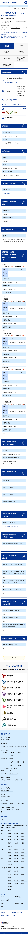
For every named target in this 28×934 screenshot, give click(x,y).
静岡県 (16, 855)
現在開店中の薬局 (5, 797)
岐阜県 (9, 855)
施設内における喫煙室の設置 (10, 617)
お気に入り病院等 (5, 780)
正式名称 (5, 139)
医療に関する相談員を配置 (10, 645)
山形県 (16, 837)
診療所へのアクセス (7, 52)
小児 (19, 759)
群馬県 (22, 840)
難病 (19, 765)
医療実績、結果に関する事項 (7, 65)
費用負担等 (7, 58)
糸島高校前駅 (11, 454)
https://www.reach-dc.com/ (13, 104)
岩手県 (16, 833)
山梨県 (16, 852)
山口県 (16, 871)
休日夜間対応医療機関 (21, 746)
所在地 (4, 165)
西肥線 (4, 454)
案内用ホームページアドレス (10, 522)
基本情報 (21, 45)
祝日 (9, 239)
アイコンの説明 (21, 109)
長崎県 (22, 880)
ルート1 (5, 451)
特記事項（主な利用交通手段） (11, 458)
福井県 (9, 852)
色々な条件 (21, 803)
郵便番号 (5, 157)
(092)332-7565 (13, 100)
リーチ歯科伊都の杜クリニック (11, 143)
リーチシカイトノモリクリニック (12, 136)
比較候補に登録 (5, 25)
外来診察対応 (6, 286)
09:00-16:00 (6, 221)
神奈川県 (10, 846)
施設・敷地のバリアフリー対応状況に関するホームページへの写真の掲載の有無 (13, 572)
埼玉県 (9, 843)
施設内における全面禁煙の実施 (11, 610)
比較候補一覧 (18, 780)
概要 (7, 45)
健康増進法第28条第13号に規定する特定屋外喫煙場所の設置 (13, 626)
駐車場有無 (6, 481)
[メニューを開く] (25, 2)
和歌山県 (10, 865)
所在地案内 (20, 913)
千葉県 (16, 843)
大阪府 (9, 862)
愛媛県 (22, 874)
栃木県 (16, 840)
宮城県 (22, 833)
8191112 (5, 161)
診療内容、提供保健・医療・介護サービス (21, 58)
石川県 (22, 849)
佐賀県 (16, 880)
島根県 (16, 868)
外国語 (11, 756)
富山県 (16, 849)
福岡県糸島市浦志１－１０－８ (11, 168)
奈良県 (22, 862)
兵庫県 (16, 862)
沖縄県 (9, 890)
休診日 (4, 236)
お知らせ (3, 903)
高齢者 (11, 759)
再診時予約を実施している (10, 282)
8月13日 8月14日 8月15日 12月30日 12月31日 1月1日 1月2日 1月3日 (14, 241)
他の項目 (11, 773)
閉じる (14, 658)
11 (3, 498)
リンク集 (3, 906)
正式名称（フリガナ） (9, 132)
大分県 (16, 883)
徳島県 (9, 874)
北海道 (9, 830)
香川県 (16, 874)
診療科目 (11, 753)
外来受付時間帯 (7, 218)
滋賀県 (16, 858)
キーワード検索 (5, 740)
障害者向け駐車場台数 (9, 502)
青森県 (9, 833)
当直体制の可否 (7, 293)
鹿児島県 (10, 886)
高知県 (9, 877)
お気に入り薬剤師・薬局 (7, 811)
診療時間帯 (6, 210)
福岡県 (9, 880)
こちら (17, 669)
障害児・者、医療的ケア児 (16, 762)
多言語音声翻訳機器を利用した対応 (12, 543)
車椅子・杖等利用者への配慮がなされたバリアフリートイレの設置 (13, 582)
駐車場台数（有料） (8, 488)
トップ (2, 6)
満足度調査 (18, 897)
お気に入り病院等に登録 (7, 18)
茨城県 (9, 840)
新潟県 (9, 849)
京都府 (22, 858)
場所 (19, 753)
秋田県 (9, 837)
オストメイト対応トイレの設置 (11, 590)
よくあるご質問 (19, 903)
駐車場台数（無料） (8, 495)
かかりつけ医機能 (13, 769)
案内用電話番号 (7, 190)
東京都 (22, 843)
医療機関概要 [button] (6, 72)
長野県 (22, 852)
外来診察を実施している (9, 289)
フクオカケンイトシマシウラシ (11, 175)
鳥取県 (9, 868)
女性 (10, 765)
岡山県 (22, 868)
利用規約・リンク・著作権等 (8, 913)
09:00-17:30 (6, 214)
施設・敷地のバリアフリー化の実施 (12, 564)
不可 (4, 296)
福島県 (22, 837)
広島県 (9, 871)
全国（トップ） (5, 819)
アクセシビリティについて (8, 916)
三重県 (9, 858)
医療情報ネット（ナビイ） (9, 3)
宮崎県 (22, 883)
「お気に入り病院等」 (21, 21)
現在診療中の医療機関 (7, 746)
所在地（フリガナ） (8, 171)
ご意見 (2, 897)
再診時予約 (6, 278)
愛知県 (22, 855)
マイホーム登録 (5, 900)
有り (4, 484)
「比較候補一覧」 (15, 28)
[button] (14, 126)
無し (4, 577)
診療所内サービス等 (21, 52)
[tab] (7, 46)
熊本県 (9, 883)
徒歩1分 (18, 454)
